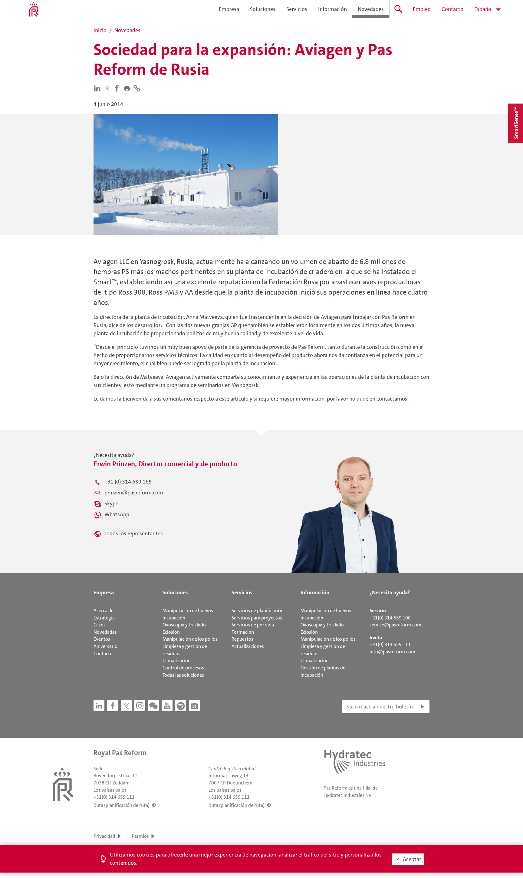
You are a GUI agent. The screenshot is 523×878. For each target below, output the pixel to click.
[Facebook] (118, 87)
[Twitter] (108, 88)
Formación (243, 632)
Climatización (177, 660)
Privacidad (104, 836)
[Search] (398, 9)
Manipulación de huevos (188, 610)
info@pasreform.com (392, 652)
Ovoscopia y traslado (184, 625)
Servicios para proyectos (257, 618)
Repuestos (242, 639)
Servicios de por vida (253, 625)
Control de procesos (183, 668)
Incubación (174, 618)
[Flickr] (194, 705)
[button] (128, 87)
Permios (140, 836)
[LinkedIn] (99, 87)
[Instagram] (139, 705)
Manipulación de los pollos (190, 639)
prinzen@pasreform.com (133, 492)
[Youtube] (167, 705)
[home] (34, 9)
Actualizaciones (248, 646)
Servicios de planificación (258, 610)
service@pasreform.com (395, 625)
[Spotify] (180, 705)
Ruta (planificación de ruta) (122, 805)
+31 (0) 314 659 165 (128, 481)
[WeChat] (153, 705)
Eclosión (171, 632)
